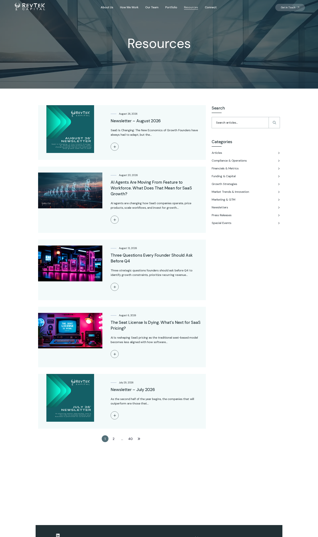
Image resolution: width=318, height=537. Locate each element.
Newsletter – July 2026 (133, 389)
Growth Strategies (224, 184)
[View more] (115, 147)
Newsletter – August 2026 (136, 121)
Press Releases (221, 215)
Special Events (221, 223)
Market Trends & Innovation (230, 192)
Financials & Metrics (225, 168)
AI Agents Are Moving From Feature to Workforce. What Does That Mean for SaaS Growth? (151, 188)
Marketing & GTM (223, 200)
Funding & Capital (224, 176)
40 (130, 439)
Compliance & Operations (229, 161)
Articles (217, 153)
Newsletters (220, 207)
